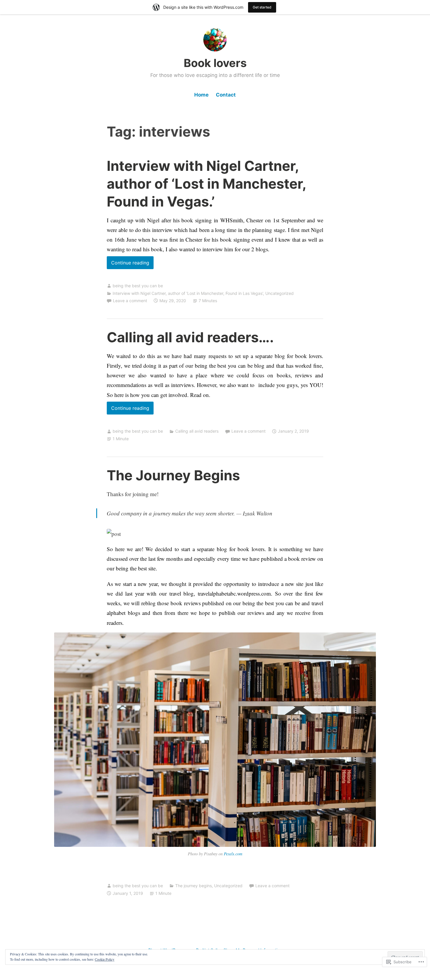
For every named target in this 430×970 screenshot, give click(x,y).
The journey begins (193, 885)
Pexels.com (233, 854)
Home (201, 95)
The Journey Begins (173, 475)
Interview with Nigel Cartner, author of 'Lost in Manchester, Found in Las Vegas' (188, 293)
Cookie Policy (104, 959)
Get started (262, 7)
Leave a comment (130, 300)
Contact (226, 95)
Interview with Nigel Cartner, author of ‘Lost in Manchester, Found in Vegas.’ (206, 183)
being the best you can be (138, 285)
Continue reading (128, 264)
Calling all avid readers (197, 431)
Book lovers (215, 63)
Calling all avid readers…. (190, 337)
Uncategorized (279, 293)
